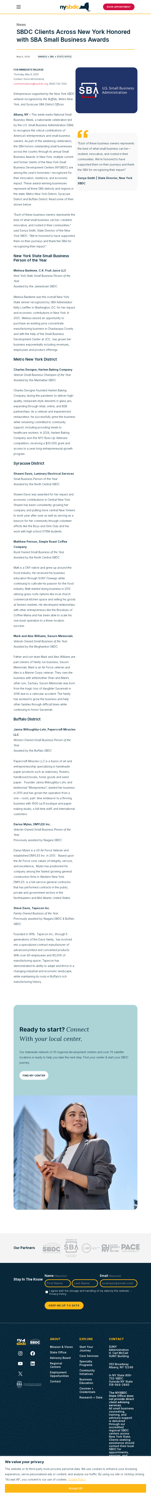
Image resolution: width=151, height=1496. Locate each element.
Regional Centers (56, 1365)
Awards (42, 56)
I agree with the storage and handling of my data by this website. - (90, 1292)
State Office (64, 56)
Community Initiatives (87, 1372)
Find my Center (34, 1075)
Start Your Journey (86, 1348)
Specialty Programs (85, 1363)
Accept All (75, 1488)
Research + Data (90, 1397)
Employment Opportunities (59, 1374)
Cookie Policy (77, 1479)
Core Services (89, 1356)
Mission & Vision (61, 1346)
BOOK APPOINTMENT (119, 6)
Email (110, 1276)
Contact (55, 1381)
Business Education (86, 1381)
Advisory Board (60, 1357)
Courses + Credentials (87, 1390)
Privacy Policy (57, 1293)
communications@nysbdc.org (31, 83)
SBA (52, 56)
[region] (75, 1476)
